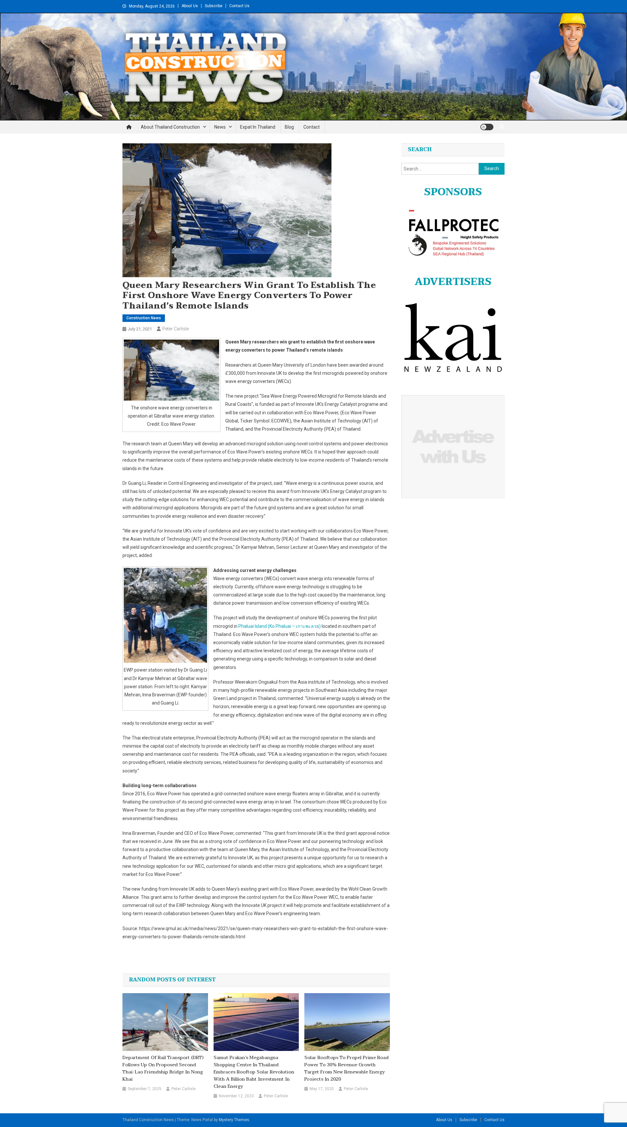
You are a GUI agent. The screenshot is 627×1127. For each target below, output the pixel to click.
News (220, 127)
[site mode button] (486, 127)
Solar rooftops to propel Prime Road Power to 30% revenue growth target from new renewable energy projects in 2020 (346, 1068)
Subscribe (213, 6)
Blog (289, 127)
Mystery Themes (234, 1120)
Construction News (143, 318)
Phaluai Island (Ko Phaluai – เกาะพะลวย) (279, 626)
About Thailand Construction (170, 127)
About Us (190, 6)
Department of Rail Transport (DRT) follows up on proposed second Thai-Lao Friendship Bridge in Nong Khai (162, 1068)
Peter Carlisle (175, 328)
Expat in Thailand (257, 127)
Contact (311, 127)
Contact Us (239, 6)
